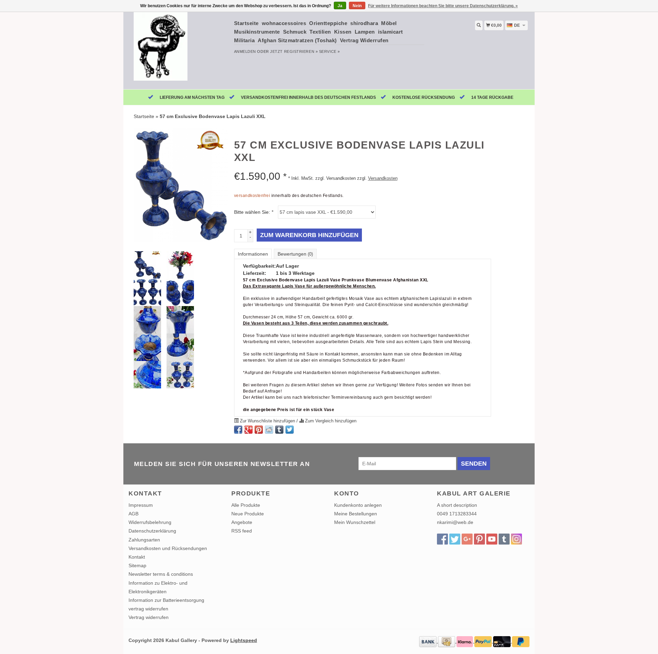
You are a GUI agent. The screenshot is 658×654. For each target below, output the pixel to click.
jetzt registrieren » (294, 51)
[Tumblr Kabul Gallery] (504, 539)
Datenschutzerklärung (152, 531)
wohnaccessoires (284, 23)
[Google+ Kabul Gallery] (467, 539)
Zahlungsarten (144, 539)
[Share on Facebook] (238, 429)
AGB (133, 513)
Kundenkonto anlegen (358, 505)
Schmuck (295, 32)
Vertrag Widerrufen (364, 40)
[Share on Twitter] (289, 429)
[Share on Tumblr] (279, 429)
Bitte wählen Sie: (253, 212)
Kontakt (137, 557)
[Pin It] (259, 429)
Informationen (253, 254)
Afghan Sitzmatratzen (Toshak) (297, 40)
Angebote (241, 522)
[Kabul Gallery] (179, 49)
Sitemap (137, 565)
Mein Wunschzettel (354, 522)
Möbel (389, 23)
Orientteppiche (328, 23)
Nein (357, 5)
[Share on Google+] (248, 429)
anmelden (245, 51)
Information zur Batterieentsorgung (166, 600)
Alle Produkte (245, 505)
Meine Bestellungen (355, 513)
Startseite (246, 23)
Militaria (244, 40)
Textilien (320, 32)
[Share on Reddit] (269, 429)
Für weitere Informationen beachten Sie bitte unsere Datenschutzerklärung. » (443, 5)
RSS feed (241, 531)
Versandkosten (383, 178)
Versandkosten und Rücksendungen (168, 548)
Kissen (343, 32)
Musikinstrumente (257, 32)
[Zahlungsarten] (428, 641)
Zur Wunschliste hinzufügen (267, 421)
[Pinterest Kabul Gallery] (479, 539)
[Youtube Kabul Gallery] (491, 539)
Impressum (141, 505)
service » (329, 51)
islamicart (390, 32)
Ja (340, 5)
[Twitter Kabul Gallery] (454, 539)
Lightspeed (243, 640)
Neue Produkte (247, 513)
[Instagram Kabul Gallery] (516, 539)
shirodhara (364, 23)
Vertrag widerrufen (149, 617)
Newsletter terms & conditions (161, 574)
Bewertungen (295, 254)
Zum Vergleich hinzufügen (330, 421)
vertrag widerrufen (148, 608)
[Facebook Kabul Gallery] (442, 539)
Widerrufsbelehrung (150, 522)
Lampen (365, 32)
